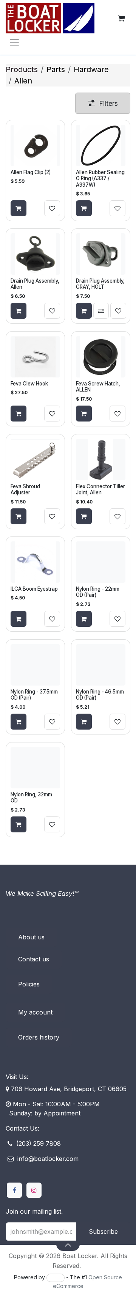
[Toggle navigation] (14, 42)
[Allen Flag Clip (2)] (35, 145)
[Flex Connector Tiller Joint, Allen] (100, 459)
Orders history (38, 1037)
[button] (67, 1244)
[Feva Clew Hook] (35, 356)
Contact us (33, 959)
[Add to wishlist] (52, 208)
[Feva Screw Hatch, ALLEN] (100, 356)
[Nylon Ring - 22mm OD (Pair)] (100, 562)
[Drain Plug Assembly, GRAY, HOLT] (100, 254)
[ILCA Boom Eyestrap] (35, 562)
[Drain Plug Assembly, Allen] (35, 254)
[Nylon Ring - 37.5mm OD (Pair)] (35, 665)
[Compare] (101, 311)
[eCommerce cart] (121, 18)
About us (31, 937)
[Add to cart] (18, 208)
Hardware (91, 69)
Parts (55, 69)
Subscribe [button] (103, 1231)
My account (35, 1012)
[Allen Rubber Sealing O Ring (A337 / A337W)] (100, 145)
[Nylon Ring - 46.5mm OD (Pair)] (100, 665)
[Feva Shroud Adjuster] (35, 459)
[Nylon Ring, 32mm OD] (35, 767)
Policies (29, 984)
